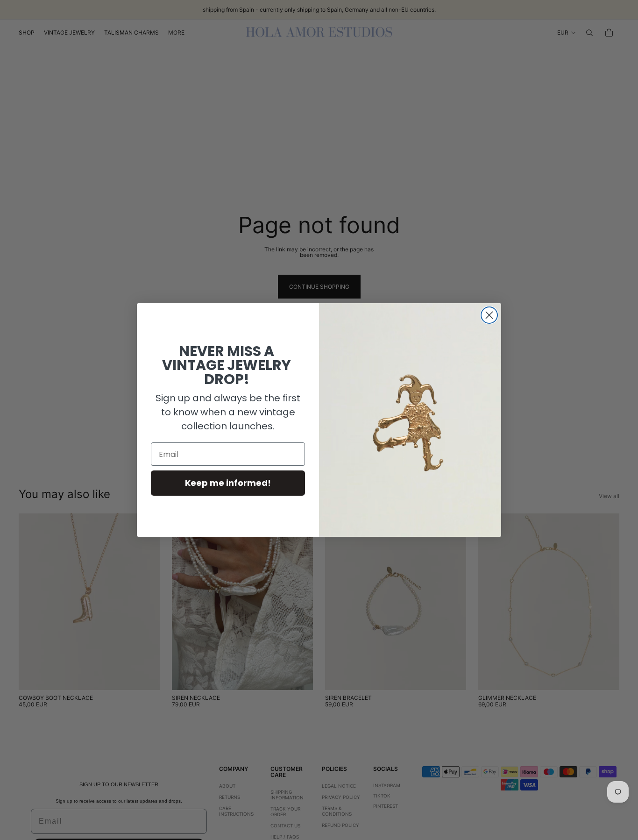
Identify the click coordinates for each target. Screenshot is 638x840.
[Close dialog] (489, 315)
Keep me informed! (228, 483)
